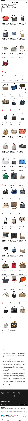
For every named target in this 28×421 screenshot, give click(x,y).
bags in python (17, 378)
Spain (12, 416)
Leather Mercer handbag (6, 385)
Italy (13, 416)
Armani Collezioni (15, 343)
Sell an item (14, 395)
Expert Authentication (11, 77)
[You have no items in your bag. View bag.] (26, 2)
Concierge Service (2, 394)
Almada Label (10, 343)
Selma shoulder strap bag (6, 385)
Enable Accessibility (2, 0)
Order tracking (8, 393)
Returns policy (8, 397)
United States (7, 416)
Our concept (2, 392)
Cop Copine (12, 344)
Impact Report (24, 395)
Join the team (24, 396)
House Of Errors (22, 344)
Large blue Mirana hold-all (6, 384)
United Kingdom (4, 416)
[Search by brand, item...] (1, 2)
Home (2, 4)
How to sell (14, 392)
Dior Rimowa (17, 344)
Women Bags (10, 4)
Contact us (19, 393)
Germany (10, 416)
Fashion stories (24, 397)
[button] (26, 2)
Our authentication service (9, 395)
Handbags (14, 4)
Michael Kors (5, 4)
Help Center (19, 392)
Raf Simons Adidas (4, 343)
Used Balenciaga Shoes (22, 343)
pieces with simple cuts (11, 354)
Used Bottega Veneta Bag (6, 344)
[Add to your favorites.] (8, 23)
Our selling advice (14, 394)
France (1, 416)
